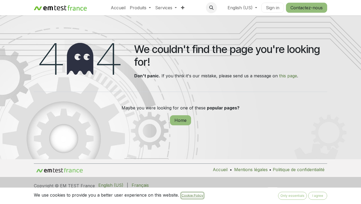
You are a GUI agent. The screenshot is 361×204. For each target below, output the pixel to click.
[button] (211, 7)
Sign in (272, 7)
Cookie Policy (192, 195)
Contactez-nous (306, 7)
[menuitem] (118, 7)
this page (288, 75)
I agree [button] (317, 196)
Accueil (220, 169)
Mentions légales (251, 169)
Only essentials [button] (292, 196)
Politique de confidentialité (299, 169)
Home (180, 120)
